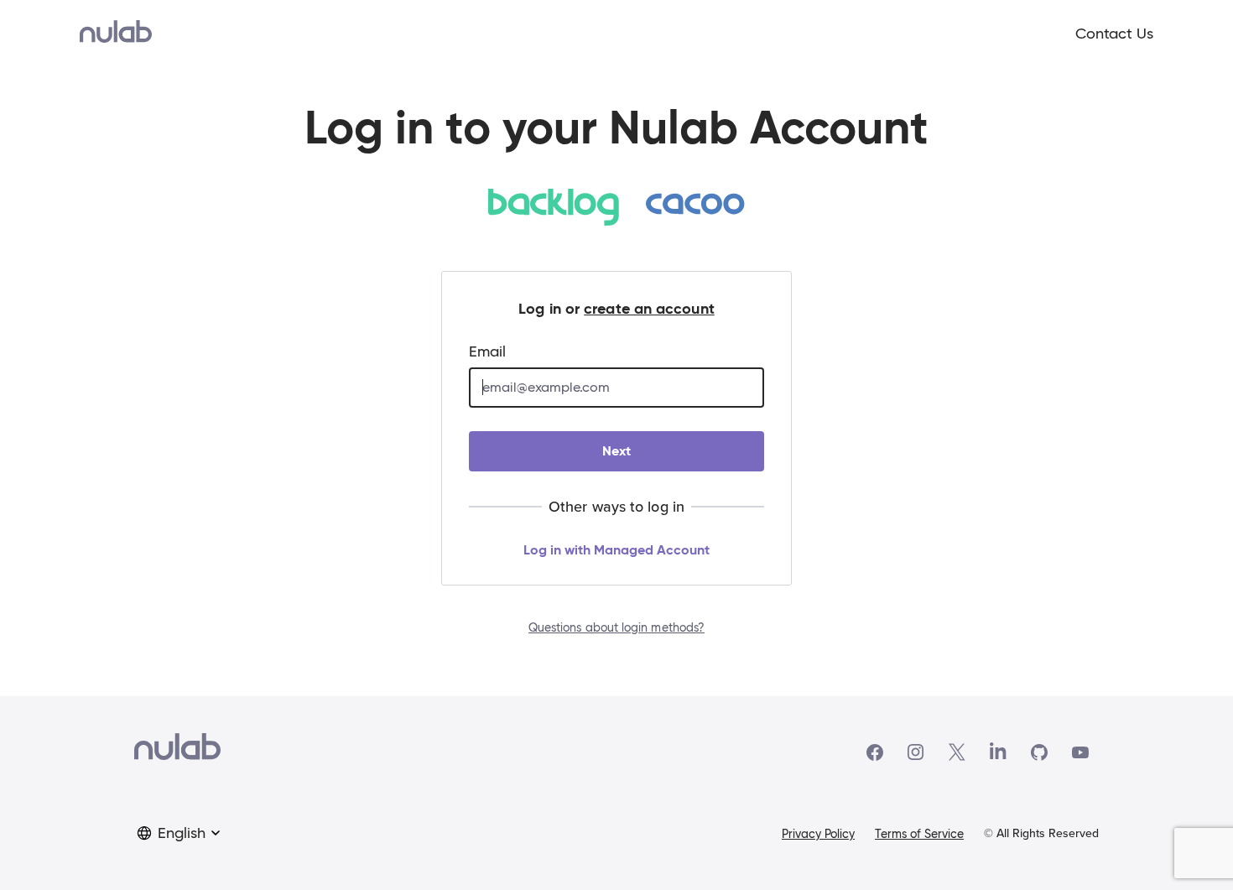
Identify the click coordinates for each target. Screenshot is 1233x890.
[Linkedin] (998, 752)
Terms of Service (919, 833)
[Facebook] (874, 752)
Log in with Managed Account (616, 550)
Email (487, 351)
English (182, 833)
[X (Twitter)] (957, 752)
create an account (649, 308)
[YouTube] (1080, 752)
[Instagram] (916, 752)
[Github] (1039, 752)
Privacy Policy (818, 833)
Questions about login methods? (616, 627)
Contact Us (1114, 33)
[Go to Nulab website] (177, 752)
